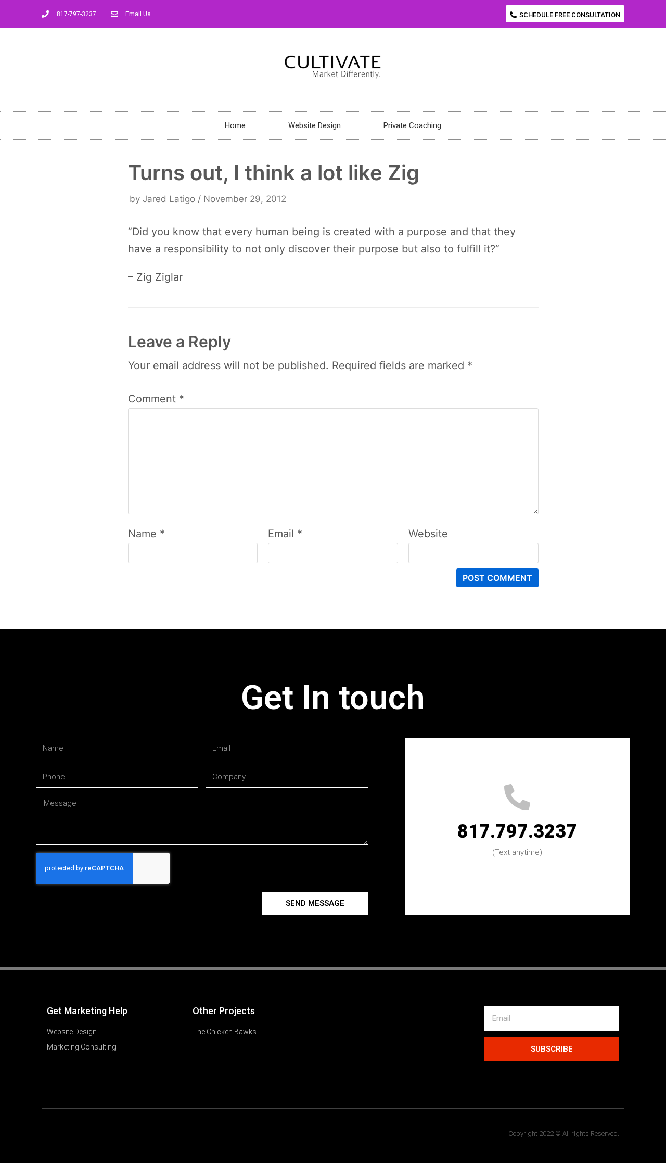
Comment (156, 399)
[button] (565, 13)
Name (146, 533)
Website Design (314, 125)
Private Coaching (412, 125)
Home (235, 125)
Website (428, 533)
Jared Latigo (169, 199)
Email (285, 533)
